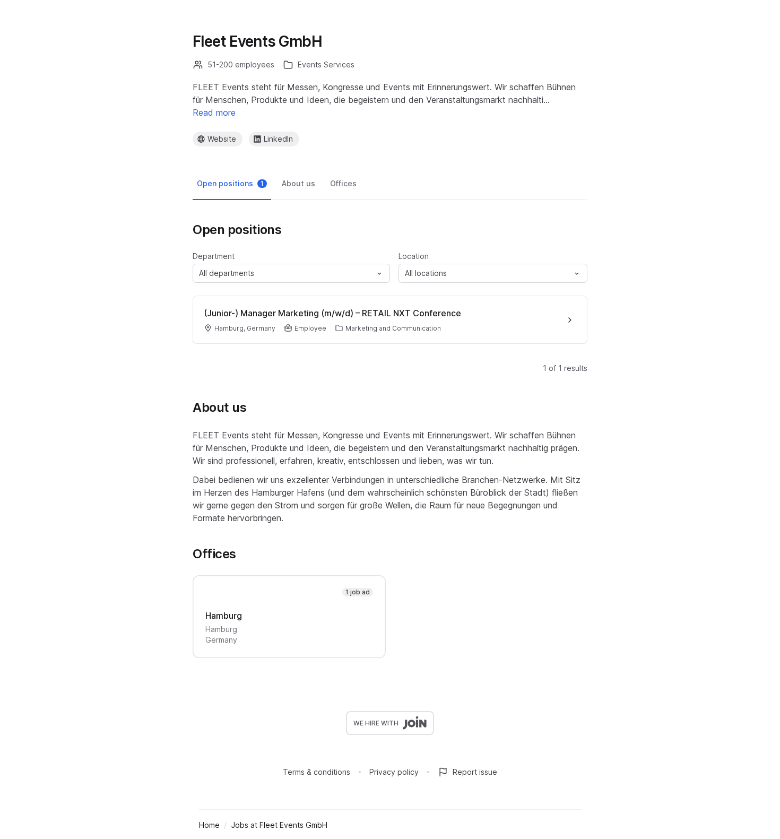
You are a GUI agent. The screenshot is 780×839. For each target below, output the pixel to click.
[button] (291, 273)
